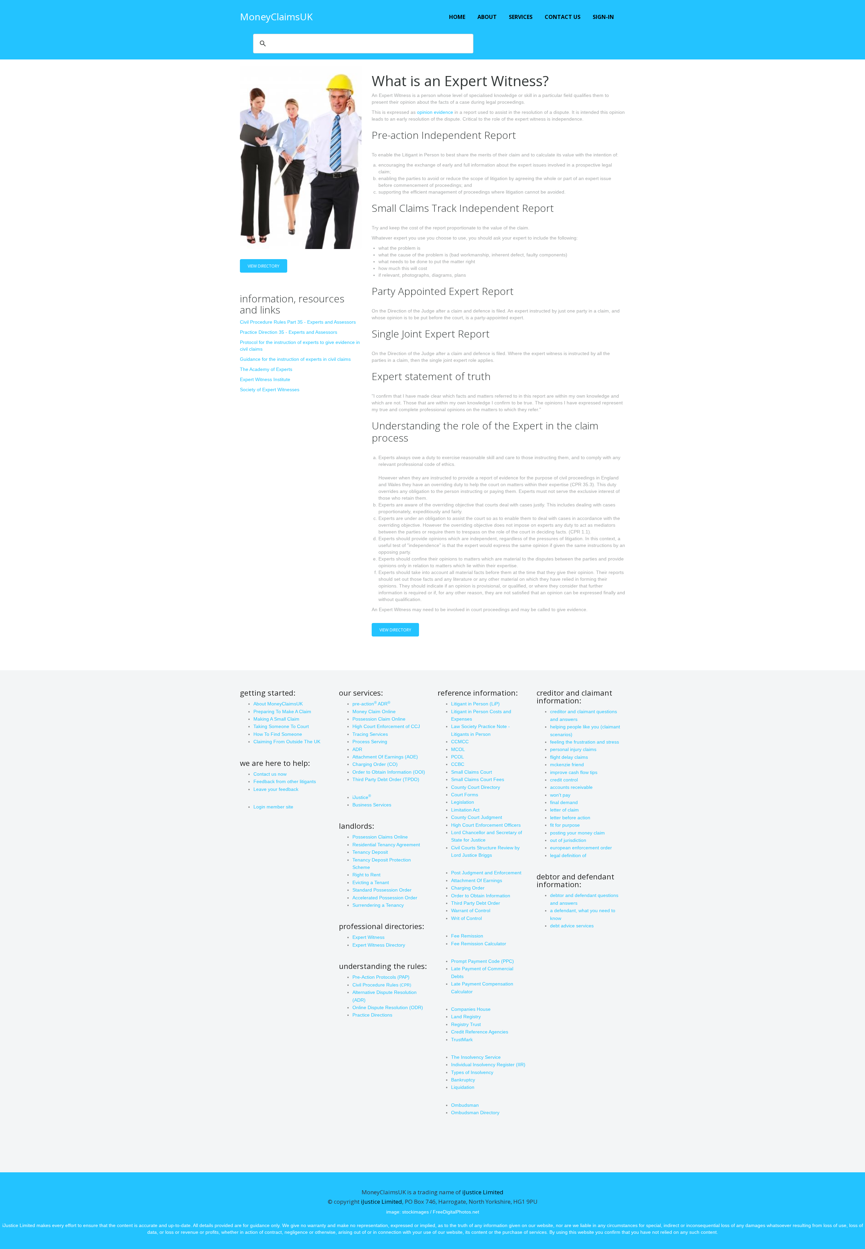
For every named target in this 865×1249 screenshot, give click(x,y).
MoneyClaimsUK (276, 16)
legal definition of (568, 855)
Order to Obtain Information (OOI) (388, 772)
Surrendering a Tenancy (378, 905)
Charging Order (468, 888)
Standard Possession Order (382, 890)
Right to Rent (366, 874)
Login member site (273, 806)
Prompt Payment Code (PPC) (482, 961)
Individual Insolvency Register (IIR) (488, 1064)
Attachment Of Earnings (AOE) (385, 756)
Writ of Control (466, 918)
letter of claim (564, 810)
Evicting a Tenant (370, 882)
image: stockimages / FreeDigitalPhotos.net (432, 1212)
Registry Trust (466, 1024)
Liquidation (462, 1087)
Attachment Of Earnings (476, 880)
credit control (564, 779)
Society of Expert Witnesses (269, 389)
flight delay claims (569, 757)
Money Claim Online (374, 711)
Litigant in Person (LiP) (475, 703)
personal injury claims (573, 749)
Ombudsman (465, 1105)
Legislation (462, 802)
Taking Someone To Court (281, 726)
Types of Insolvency (472, 1072)
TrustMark (462, 1039)
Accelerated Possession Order (384, 897)
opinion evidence (435, 112)
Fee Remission (467, 936)
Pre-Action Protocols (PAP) (381, 977)
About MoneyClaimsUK (278, 703)
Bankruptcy (463, 1079)
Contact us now (270, 774)
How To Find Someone (277, 734)
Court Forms (464, 794)
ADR (357, 749)
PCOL (457, 756)
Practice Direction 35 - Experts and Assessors (288, 332)
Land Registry (466, 1016)
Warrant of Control (470, 910)
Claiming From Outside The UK (286, 741)
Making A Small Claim (276, 719)
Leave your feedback (275, 789)
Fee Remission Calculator (478, 943)
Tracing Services (370, 734)
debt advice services (572, 925)
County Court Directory (475, 787)
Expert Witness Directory (378, 945)
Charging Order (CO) (375, 764)
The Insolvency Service (476, 1057)
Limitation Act (465, 810)
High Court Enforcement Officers (486, 825)
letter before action (570, 817)
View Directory (263, 266)
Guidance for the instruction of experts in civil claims (295, 359)
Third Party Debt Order (475, 903)
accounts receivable (571, 787)
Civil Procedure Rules (381, 985)
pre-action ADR (371, 703)
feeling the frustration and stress (584, 742)
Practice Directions (372, 1015)
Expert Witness (368, 937)
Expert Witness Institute (265, 379)
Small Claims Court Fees (477, 779)
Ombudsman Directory (475, 1112)
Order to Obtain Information (480, 895)
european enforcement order (581, 847)
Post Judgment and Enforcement (486, 872)
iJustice (361, 797)
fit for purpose (565, 825)
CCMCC (460, 741)
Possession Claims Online (380, 837)
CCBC (457, 764)
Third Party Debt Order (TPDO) (385, 779)
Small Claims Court (471, 772)
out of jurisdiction (568, 840)
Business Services (371, 804)
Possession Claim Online (378, 719)
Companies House (471, 1009)
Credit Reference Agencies (479, 1031)
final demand (564, 802)
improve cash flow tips (573, 772)
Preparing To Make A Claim (282, 711)
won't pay (560, 795)
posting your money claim (577, 832)
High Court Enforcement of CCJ (386, 726)
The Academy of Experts (266, 369)
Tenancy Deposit (370, 852)
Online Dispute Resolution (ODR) (387, 1007)
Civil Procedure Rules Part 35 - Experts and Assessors (298, 322)
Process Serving (369, 741)
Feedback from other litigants (284, 781)
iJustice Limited (482, 1192)
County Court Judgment (476, 817)
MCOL (458, 749)
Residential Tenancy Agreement (386, 844)
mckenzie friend (567, 764)
